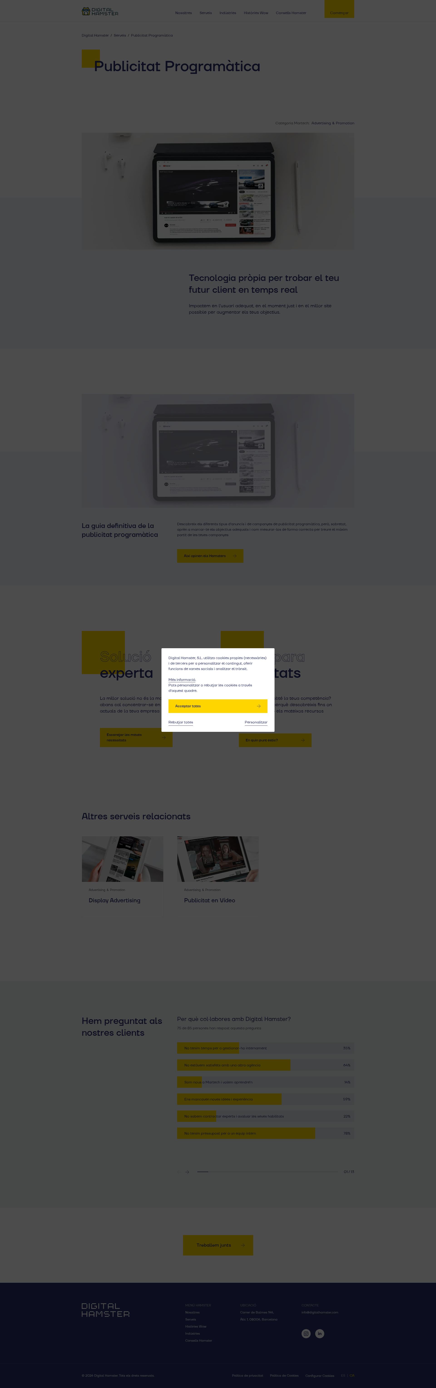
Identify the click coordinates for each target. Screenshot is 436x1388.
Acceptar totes (188, 706)
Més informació (181, 680)
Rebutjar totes (180, 722)
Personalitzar (256, 722)
